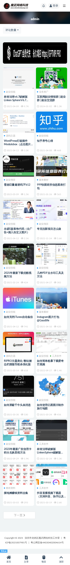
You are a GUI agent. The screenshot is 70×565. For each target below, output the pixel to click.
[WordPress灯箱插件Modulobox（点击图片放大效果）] (18, 123)
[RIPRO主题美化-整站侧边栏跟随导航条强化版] (18, 343)
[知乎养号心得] (51, 123)
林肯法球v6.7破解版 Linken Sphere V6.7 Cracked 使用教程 (16, 100)
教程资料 (10, 488)
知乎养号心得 (45, 141)
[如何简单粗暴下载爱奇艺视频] (51, 342)
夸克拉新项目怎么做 (49, 229)
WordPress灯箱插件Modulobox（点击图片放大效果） (17, 144)
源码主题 (10, 136)
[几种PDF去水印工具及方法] (51, 255)
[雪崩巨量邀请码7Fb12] (18, 166)
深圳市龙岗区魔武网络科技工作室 (42, 538)
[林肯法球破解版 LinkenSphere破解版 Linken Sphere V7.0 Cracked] (51, 435)
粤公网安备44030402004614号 (47, 542)
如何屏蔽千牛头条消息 (17, 405)
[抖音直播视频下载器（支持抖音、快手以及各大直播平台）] (51, 475)
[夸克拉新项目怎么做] (51, 209)
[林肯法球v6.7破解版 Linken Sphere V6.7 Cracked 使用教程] (18, 79)
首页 (8, 562)
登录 (55, 5)
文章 (26, 562)
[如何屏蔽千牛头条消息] (18, 387)
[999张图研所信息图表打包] (51, 171)
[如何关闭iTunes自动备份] (18, 299)
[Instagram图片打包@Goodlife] (51, 299)
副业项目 (10, 180)
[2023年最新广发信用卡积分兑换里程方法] (18, 430)
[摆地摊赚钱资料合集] (18, 475)
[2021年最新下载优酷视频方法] (18, 259)
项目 (43, 562)
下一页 (18, 515)
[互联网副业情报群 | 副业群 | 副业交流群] (51, 77)
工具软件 (56, 356)
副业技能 (10, 92)
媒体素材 (43, 180)
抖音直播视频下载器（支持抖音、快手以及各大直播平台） (50, 496)
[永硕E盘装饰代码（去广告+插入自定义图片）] (18, 211)
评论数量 (10, 30)
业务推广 (43, 92)
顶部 (61, 562)
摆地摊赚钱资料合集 (16, 493)
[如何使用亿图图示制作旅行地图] (51, 387)
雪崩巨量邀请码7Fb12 (17, 184)
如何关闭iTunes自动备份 (18, 317)
